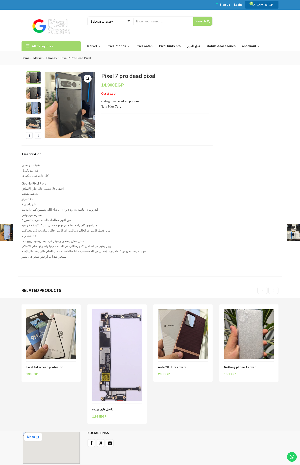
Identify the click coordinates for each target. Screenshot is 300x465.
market (37, 58)
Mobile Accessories (221, 46)
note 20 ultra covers (172, 367)
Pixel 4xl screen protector (44, 367)
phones (51, 58)
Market (92, 46)
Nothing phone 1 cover (240, 367)
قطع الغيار (193, 46)
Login (238, 4)
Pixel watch (144, 46)
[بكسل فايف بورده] (117, 312)
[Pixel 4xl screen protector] (51, 312)
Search (201, 21)
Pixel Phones (117, 46)
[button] (263, 5)
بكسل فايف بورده (102, 409)
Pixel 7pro (114, 106)
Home (25, 58)
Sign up (225, 4)
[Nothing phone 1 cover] (249, 312)
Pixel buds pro (170, 46)
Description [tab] (32, 154)
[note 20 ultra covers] (183, 312)
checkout (249, 46)
